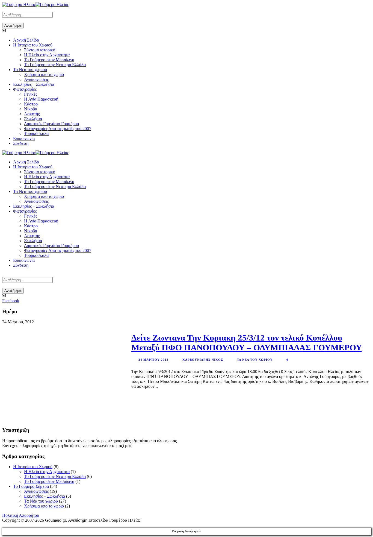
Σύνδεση (20, 143)
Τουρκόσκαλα (36, 133)
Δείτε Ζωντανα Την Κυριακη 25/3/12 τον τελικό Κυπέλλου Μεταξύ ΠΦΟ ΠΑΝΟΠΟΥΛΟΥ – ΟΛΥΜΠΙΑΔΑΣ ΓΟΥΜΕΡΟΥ (246, 342)
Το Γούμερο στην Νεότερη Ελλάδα (55, 64)
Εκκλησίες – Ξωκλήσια (33, 84)
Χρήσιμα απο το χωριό (44, 74)
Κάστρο (31, 104)
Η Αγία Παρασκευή (41, 99)
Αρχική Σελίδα (26, 40)
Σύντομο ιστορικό (39, 50)
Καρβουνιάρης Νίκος (202, 359)
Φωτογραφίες (25, 89)
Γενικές (30, 94)
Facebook (10, 300)
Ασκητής (32, 113)
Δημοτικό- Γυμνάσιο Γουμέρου (51, 123)
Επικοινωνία (24, 138)
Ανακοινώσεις (36, 79)
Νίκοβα (30, 109)
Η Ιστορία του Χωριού (32, 45)
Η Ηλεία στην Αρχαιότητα (47, 54)
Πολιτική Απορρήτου (20, 515)
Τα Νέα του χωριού (30, 69)
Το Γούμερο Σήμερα (31, 486)
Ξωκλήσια (33, 118)
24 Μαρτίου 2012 (153, 359)
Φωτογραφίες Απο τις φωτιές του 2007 (57, 128)
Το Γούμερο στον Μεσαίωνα (49, 59)
